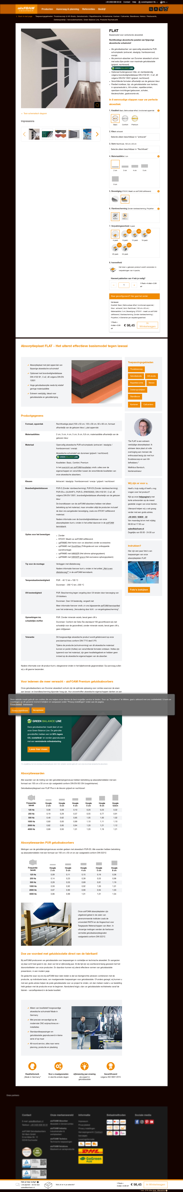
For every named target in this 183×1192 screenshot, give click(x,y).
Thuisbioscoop (136, 369)
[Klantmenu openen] (156, 9)
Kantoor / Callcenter (121, 16)
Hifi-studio (151, 376)
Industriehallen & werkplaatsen (58, 1131)
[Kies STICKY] (125, 199)
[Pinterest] (147, 1122)
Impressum (83, 1121)
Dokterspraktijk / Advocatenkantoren (68, 20)
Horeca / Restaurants (148, 16)
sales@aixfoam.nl (28, 1187)
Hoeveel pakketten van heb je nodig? (128, 278)
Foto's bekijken (139, 590)
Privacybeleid (84, 1125)
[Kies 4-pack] (115, 234)
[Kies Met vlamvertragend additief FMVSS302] (125, 216)
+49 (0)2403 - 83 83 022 (30, 1185)
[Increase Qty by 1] (134, 285)
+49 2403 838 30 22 (39, 1125)
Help (134, 2)
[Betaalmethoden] (119, 1128)
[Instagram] (142, 1122)
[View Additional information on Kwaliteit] (158, 110)
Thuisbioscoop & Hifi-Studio (65, 16)
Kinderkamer (107, 16)
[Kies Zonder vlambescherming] (115, 216)
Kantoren (134, 405)
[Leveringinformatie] (91, 1153)
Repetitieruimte (136, 383)
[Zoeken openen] (151, 9)
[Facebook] (137, 1122)
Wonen (152, 383)
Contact (126, 2)
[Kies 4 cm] (134, 164)
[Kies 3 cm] (125, 164)
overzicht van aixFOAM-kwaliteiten (76, 468)
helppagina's (145, 497)
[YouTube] (152, 1122)
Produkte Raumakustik (109, 20)
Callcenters (148, 405)
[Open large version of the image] (61, 68)
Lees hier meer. (38, 749)
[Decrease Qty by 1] (113, 285)
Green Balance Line (91, 20)
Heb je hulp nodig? (29, 1182)
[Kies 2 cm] (115, 164)
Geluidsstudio (136, 376)
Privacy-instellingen (20, 710)
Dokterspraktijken (137, 390)
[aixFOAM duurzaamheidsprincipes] (27, 1152)
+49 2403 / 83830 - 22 (137, 517)
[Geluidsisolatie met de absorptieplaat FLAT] (143, 572)
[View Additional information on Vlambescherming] (158, 208)
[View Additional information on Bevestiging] (158, 191)
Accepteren (38, 710)
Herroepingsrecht (85, 1132)
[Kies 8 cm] (115, 178)
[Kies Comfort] (125, 118)
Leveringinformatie (86, 1139)
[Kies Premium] (134, 118)
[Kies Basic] (115, 118)
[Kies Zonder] (115, 199)
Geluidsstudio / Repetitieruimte (89, 16)
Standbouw (134, 16)
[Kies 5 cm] (144, 164)
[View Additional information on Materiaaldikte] (158, 156)
